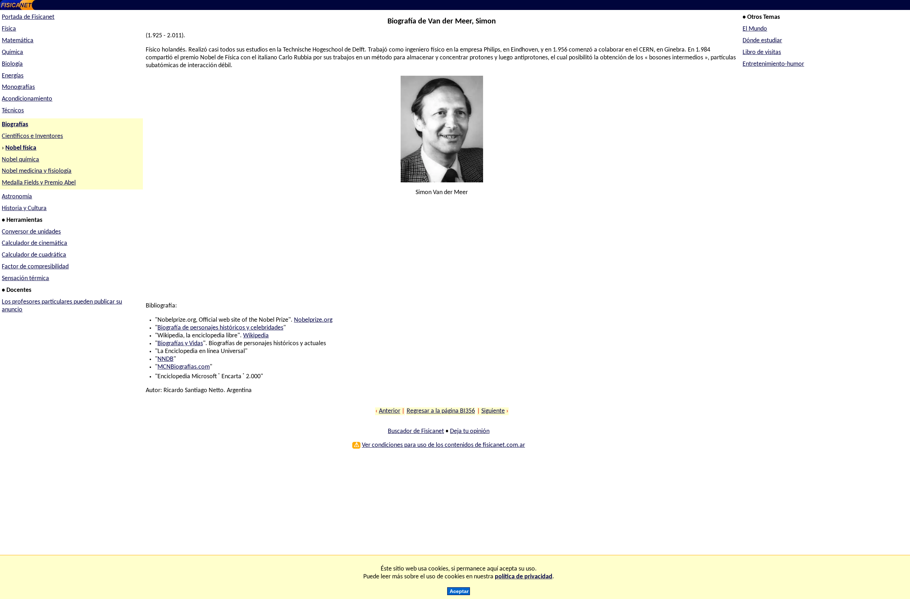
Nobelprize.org (313, 320)
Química (12, 52)
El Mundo (755, 29)
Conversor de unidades (31, 232)
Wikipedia (256, 336)
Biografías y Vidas (180, 344)
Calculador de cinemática (34, 243)
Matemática (17, 41)
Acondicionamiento (27, 99)
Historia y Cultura (24, 208)
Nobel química (20, 160)
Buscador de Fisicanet (416, 431)
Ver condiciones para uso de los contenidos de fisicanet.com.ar (443, 445)
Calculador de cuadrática (34, 255)
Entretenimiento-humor (773, 64)
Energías (12, 76)
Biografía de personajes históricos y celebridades (220, 328)
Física (9, 29)
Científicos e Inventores (32, 136)
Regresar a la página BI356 (441, 411)
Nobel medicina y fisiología (36, 171)
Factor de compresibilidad (35, 267)
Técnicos (13, 111)
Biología (12, 64)
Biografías (15, 125)
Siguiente (493, 411)
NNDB (165, 359)
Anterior (389, 411)
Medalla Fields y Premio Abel (39, 183)
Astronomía (17, 197)
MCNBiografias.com (183, 367)
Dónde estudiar (762, 41)
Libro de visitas (762, 52)
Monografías (18, 87)
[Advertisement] (359, 252)
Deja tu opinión (469, 431)
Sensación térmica (25, 279)
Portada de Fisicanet (28, 17)
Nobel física (20, 148)
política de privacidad (523, 577)
